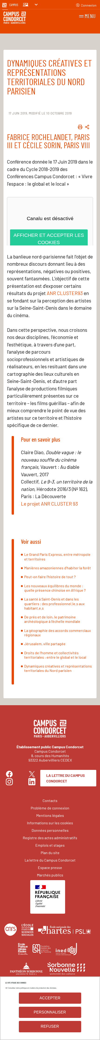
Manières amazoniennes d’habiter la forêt (57, 568)
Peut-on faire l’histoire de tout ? (50, 576)
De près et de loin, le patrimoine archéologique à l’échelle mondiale (52, 619)
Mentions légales (50, 815)
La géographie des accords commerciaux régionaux (57, 632)
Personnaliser (50, 1012)
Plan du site (50, 852)
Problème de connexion (50, 808)
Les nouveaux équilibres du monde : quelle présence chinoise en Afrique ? (55, 588)
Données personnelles (50, 830)
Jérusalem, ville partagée (45, 643)
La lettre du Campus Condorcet (65, 778)
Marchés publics (50, 875)
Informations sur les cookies (50, 823)
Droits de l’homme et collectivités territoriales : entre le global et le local (55, 655)
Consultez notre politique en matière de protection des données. (32, 988)
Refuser (50, 1026)
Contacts (50, 800)
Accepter (50, 998)
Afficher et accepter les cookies (48, 238)
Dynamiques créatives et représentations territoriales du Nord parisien (58, 668)
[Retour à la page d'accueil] (14, 18)
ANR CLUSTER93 (65, 293)
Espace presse (50, 867)
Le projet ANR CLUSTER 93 (49, 504)
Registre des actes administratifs (50, 837)
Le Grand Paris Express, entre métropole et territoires (57, 556)
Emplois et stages (50, 845)
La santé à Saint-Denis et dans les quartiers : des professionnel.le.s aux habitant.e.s (54, 603)
